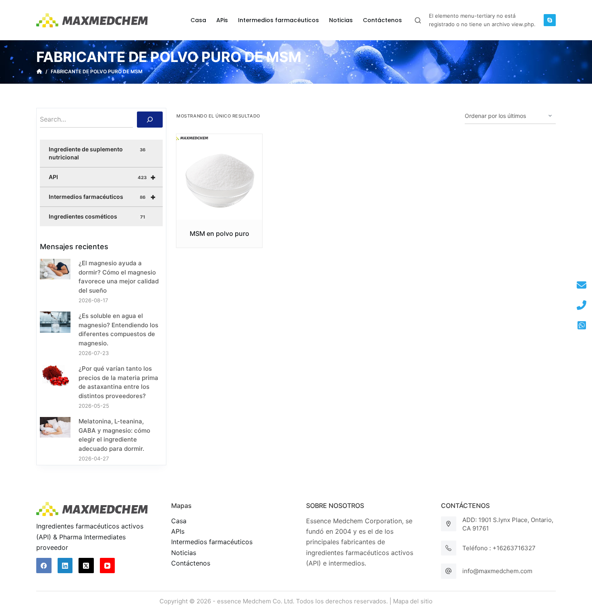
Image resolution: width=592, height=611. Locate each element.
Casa (178, 521)
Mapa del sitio (413, 601)
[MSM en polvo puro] (219, 177)
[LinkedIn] (65, 565)
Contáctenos (190, 563)
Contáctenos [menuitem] (382, 20)
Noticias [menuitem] (341, 20)
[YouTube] (107, 565)
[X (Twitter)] (86, 565)
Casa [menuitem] (198, 20)
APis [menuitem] (222, 20)
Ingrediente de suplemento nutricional (97, 153)
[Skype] (550, 20)
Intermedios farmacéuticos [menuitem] (278, 20)
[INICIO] (39, 72)
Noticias (183, 553)
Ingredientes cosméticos (97, 216)
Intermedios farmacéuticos (102, 197)
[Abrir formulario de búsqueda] (418, 20)
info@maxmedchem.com (497, 571)
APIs (177, 531)
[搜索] (150, 119)
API (102, 177)
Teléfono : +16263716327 (499, 548)
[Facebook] (44, 565)
